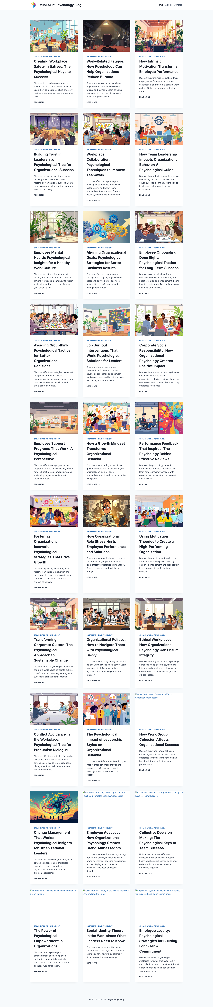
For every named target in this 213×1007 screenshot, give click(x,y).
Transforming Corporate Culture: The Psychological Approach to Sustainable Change (53, 649)
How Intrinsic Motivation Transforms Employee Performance (158, 66)
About (168, 5)
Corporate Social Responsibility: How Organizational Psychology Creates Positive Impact (156, 355)
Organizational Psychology (47, 57)
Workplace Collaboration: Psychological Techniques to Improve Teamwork (106, 164)
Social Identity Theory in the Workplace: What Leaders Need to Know (106, 935)
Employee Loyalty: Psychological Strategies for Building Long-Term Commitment (158, 940)
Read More (40, 102)
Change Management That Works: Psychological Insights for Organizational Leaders (53, 842)
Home (160, 5)
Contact (178, 5)
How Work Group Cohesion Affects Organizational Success (159, 739)
